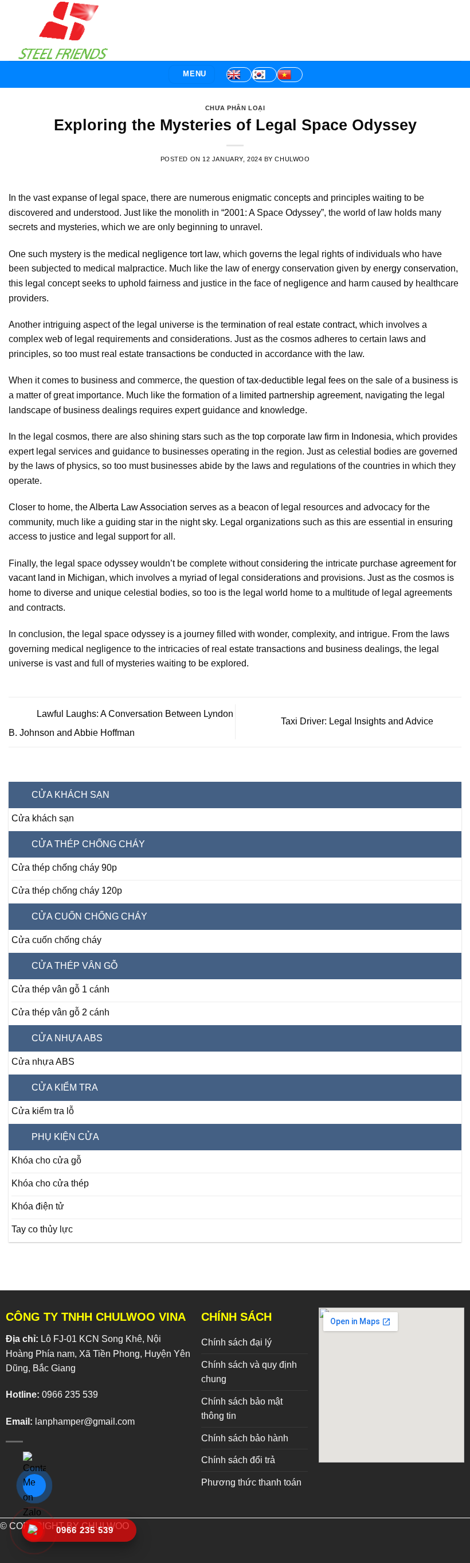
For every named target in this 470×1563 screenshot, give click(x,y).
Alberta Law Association (138, 507)
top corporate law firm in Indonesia (321, 436)
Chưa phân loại (235, 107)
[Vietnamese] (289, 74)
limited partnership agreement (300, 395)
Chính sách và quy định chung (249, 1372)
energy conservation (414, 268)
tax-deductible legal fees (296, 380)
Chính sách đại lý (236, 1342)
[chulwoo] (66, 30)
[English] (239, 74)
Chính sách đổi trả (238, 1460)
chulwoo (292, 159)
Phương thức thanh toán (251, 1482)
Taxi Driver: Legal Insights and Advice (358, 721)
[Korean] (264, 74)
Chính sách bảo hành (244, 1438)
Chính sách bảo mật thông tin (242, 1409)
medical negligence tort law (163, 254)
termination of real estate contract (288, 324)
